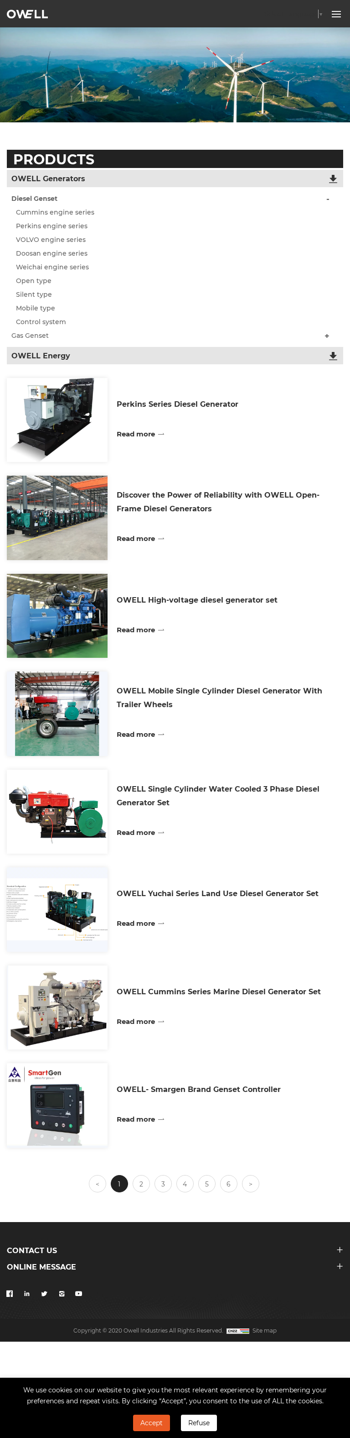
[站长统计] (237, 1330)
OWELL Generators (48, 178)
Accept (151, 1422)
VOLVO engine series (51, 239)
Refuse (199, 1422)
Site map (264, 1330)
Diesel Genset (34, 198)
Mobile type (35, 308)
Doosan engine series (52, 253)
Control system (41, 321)
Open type (33, 280)
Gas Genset (30, 335)
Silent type (34, 294)
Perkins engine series (52, 225)
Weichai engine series (52, 266)
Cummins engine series (55, 212)
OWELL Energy (40, 355)
